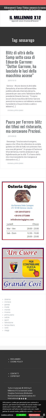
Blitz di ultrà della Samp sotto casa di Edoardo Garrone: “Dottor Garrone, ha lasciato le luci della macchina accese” (21, 63)
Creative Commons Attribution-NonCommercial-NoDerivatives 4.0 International (21, 395)
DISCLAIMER (15, 359)
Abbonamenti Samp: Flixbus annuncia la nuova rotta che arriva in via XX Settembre (25, 9)
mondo (7, 310)
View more (37, 411)
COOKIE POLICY (16, 362)
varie (6, 328)
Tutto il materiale (14, 388)
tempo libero (9, 325)
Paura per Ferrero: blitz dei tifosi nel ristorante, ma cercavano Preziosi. (24, 126)
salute (6, 317)
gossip (7, 304)
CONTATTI (14, 374)
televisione (8, 323)
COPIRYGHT (15, 376)
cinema (7, 299)
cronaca (11, 110)
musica (7, 312)
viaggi (6, 330)
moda (6, 307)
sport (6, 320)
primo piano (18, 110)
